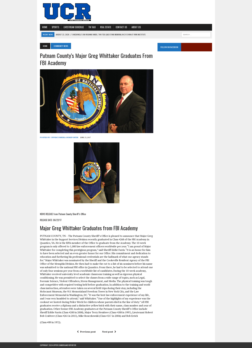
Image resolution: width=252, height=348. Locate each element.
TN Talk (92, 27)
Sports (55, 27)
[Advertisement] (185, 83)
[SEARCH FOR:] (196, 34)
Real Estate (105, 27)
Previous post (88, 331)
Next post (107, 331)
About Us (136, 27)
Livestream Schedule (74, 27)
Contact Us (121, 27)
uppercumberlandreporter (64, 137)
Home (44, 27)
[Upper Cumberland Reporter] (67, 12)
